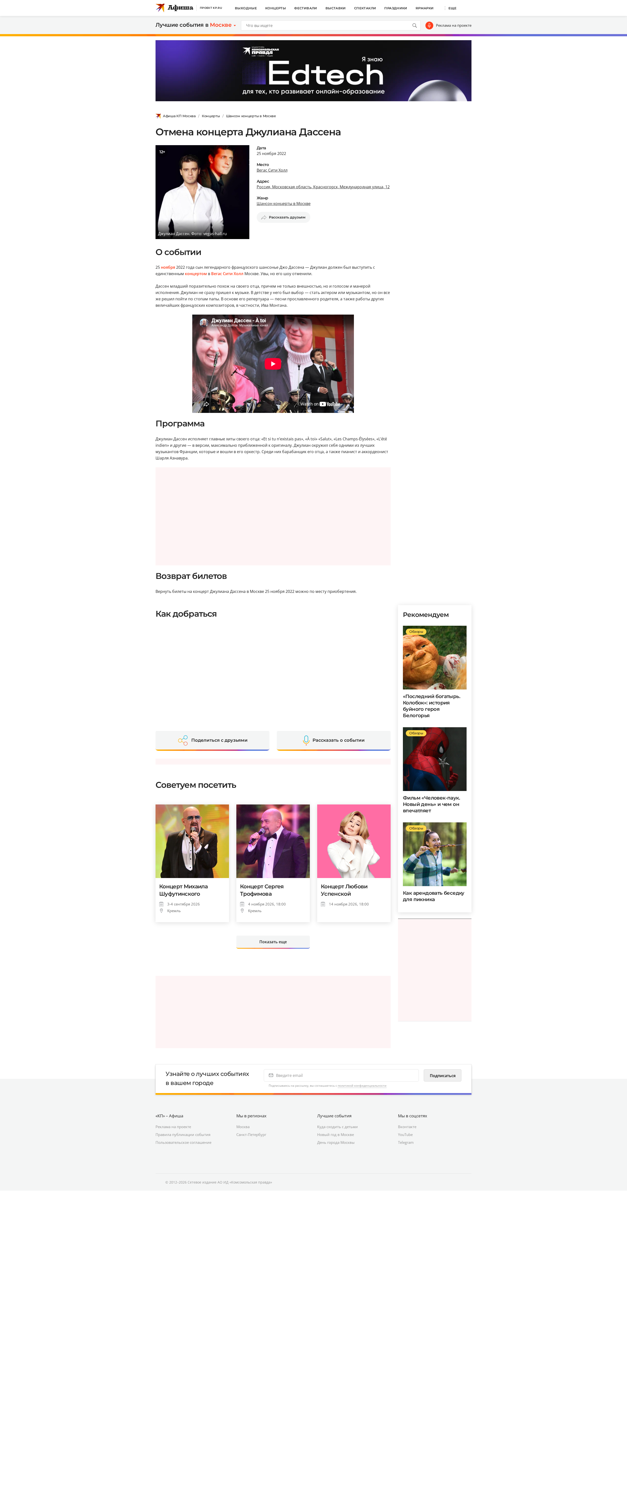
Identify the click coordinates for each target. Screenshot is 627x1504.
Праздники (395, 8)
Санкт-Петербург (251, 1134)
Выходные (246, 8)
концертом (196, 273)
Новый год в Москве (335, 1134)
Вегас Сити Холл (272, 170)
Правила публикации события (183, 1134)
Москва (243, 1126)
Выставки (336, 8)
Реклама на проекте (453, 25)
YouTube (405, 1134)
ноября (168, 267)
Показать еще (273, 941)
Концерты (275, 8)
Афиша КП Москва (179, 116)
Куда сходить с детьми (337, 1126)
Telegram (406, 1142)
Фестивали (305, 8)
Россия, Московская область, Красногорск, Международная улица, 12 (323, 187)
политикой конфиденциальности (362, 1085)
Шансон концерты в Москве (251, 116)
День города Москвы (336, 1142)
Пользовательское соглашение (183, 1142)
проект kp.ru (211, 8)
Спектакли (365, 8)
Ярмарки (425, 8)
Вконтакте (407, 1126)
